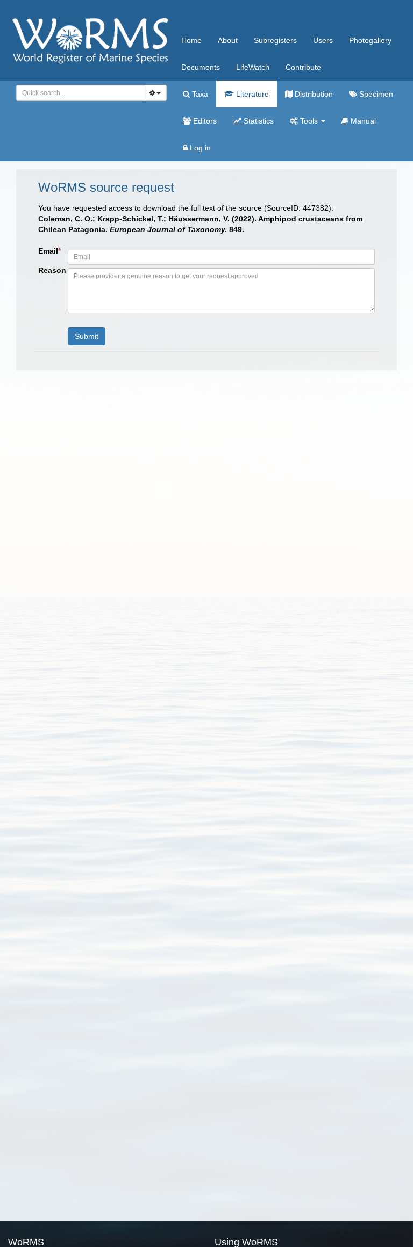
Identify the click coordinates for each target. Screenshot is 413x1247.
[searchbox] (77, 92)
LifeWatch (252, 67)
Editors (204, 121)
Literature (251, 94)
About (228, 40)
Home (191, 40)
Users (323, 40)
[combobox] (80, 93)
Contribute (303, 67)
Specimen (375, 94)
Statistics (257, 121)
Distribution (313, 94)
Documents (200, 67)
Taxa (199, 94)
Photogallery (370, 40)
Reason (49, 270)
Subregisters (275, 40)
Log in (199, 147)
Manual (362, 121)
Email (49, 251)
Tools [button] (309, 121)
